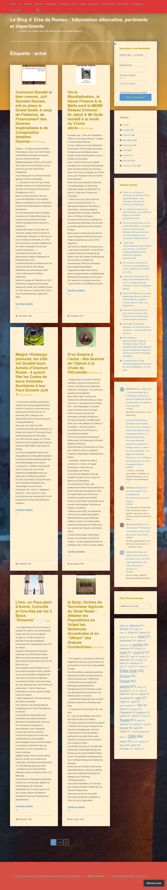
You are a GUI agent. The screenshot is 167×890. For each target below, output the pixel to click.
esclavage (143, 666)
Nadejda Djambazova (135, 552)
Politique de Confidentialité (123, 875)
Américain (126, 628)
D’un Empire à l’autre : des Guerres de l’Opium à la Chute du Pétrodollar (86, 363)
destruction (127, 659)
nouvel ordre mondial (128, 705)
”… (17, 307)
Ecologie (27, 3)
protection (143, 712)
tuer (138, 727)
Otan (125, 708)
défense (124, 663)
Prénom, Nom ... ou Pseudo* (132, 54)
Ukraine (125, 731)
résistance (126, 724)
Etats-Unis (132, 670)
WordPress (99, 875)
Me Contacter (123, 3)
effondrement (136, 663)
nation (135, 701)
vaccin (125, 741)
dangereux (144, 656)
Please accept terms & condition (133, 92)
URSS (123, 737)
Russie (128, 719)
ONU (142, 705)
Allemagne (136, 625)
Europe (128, 676)
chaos (133, 637)
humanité (125, 690)
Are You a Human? (128, 76)
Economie (38, 3)
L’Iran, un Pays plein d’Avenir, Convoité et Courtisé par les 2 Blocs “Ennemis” (34, 611)
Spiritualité (93, 3)
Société (83, 3)
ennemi (133, 666)
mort (141, 698)
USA (135, 736)
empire (123, 666)
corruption (140, 648)
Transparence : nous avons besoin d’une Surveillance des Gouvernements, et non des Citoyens (137, 494)
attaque (144, 632)
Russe (146, 716)
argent (139, 629)
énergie (139, 748)
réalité (141, 720)
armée (133, 632)
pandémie (136, 709)
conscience (125, 645)
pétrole (136, 715)
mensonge (127, 697)
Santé (74, 3)
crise (124, 656)
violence (144, 741)
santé (138, 723)
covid (126, 652)
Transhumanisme (107, 3)
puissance (125, 716)
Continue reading (24, 303)
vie (135, 741)
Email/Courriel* (126, 65)
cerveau (124, 637)
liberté (125, 693)
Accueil (13, 3)
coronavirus (126, 648)
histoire (141, 687)
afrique (124, 625)
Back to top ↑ (141, 875)
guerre (128, 686)
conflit (141, 640)
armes (123, 632)
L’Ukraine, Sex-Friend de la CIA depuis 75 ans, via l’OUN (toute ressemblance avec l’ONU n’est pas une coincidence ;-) (138, 562)
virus (124, 745)
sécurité (126, 727)
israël (143, 691)
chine (144, 636)
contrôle (140, 644)
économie (126, 748)
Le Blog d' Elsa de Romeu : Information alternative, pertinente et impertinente (79, 22)
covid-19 (141, 652)
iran (135, 691)
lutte (134, 694)
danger (134, 656)
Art (20, 3)
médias (125, 701)
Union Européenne (141, 731)
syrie (147, 724)
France (128, 680)
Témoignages (137, 3)
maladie (144, 693)
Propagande (127, 712)
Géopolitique (51, 3)
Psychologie (64, 3)
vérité (136, 745)
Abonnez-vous (154, 883)
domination (141, 660)
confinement (128, 640)
